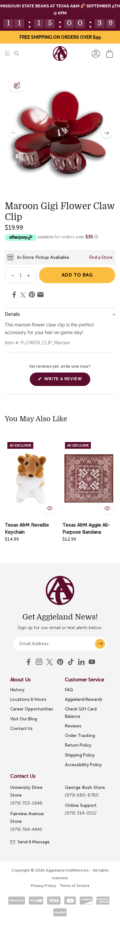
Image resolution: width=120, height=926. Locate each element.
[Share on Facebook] (14, 295)
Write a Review (66, 381)
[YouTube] (60, 662)
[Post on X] (23, 295)
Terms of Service (75, 885)
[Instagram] (39, 662)
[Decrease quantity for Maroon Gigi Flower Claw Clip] (10, 275)
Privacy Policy (43, 885)
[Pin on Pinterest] (32, 295)
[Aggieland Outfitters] (60, 53)
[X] (49, 662)
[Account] (95, 54)
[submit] (100, 644)
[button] (7, 54)
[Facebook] (28, 662)
